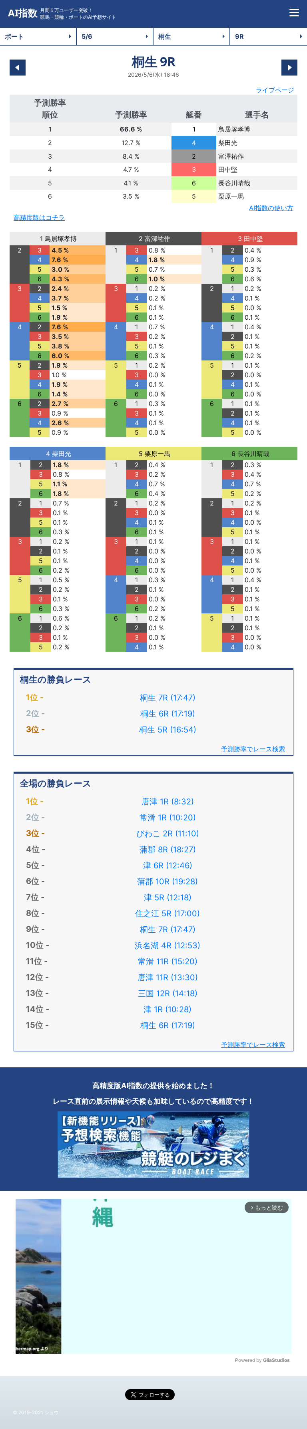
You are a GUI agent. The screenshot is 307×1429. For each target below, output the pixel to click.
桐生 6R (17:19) (167, 713)
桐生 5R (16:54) (167, 729)
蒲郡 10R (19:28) (167, 881)
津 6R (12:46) (167, 865)
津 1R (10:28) (167, 1009)
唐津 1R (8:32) (168, 801)
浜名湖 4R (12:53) (167, 945)
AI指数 (23, 13)
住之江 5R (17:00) (167, 913)
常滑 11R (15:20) (167, 961)
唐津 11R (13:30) (168, 977)
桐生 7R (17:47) (167, 698)
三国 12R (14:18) (167, 993)
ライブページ (275, 90)
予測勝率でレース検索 (253, 749)
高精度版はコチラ (39, 217)
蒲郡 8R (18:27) (168, 849)
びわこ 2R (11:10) (167, 833)
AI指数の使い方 (271, 208)
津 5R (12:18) (167, 897)
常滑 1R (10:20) (168, 817)
